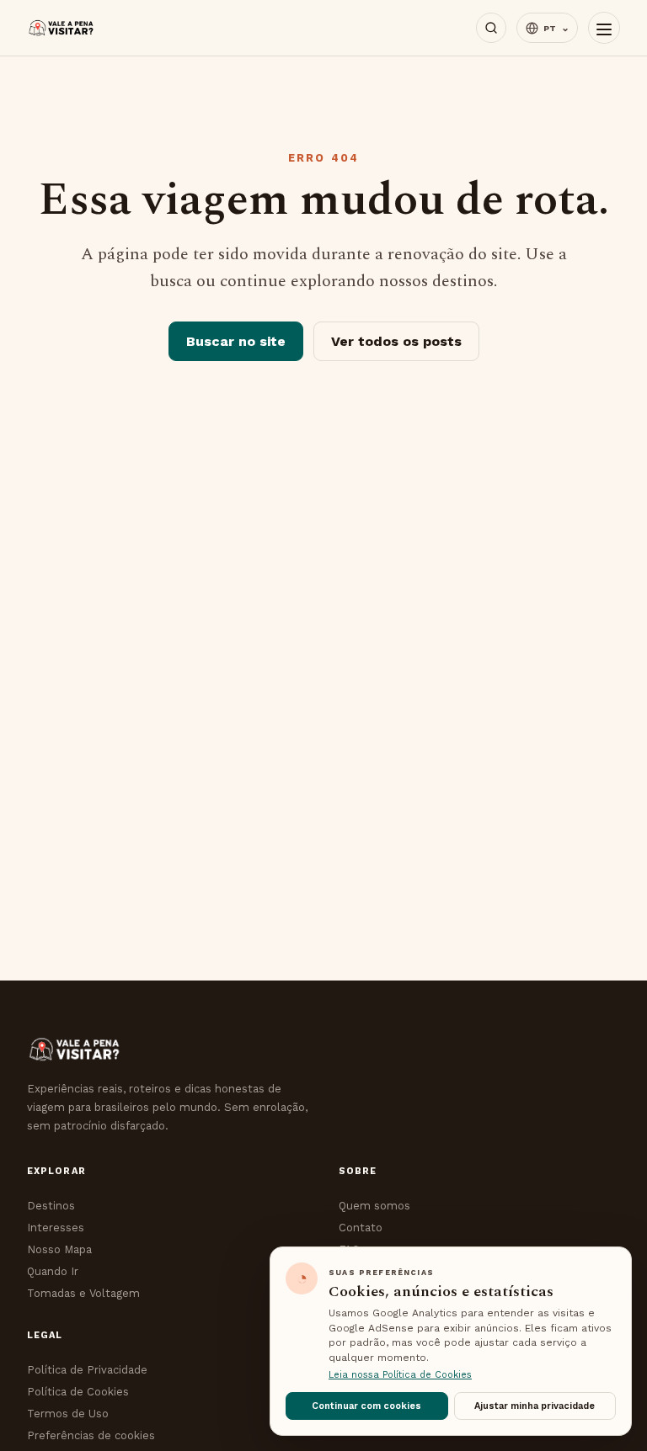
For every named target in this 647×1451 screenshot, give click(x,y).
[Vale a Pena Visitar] (61, 28)
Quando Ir (52, 1271)
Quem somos (374, 1205)
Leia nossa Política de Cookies (400, 1374)
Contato (360, 1227)
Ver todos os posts (396, 341)
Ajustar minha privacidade (534, 1406)
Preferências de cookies (91, 1435)
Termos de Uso (68, 1413)
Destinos (51, 1205)
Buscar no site (236, 341)
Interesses (55, 1227)
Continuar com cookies (366, 1406)
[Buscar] (491, 28)
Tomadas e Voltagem (83, 1293)
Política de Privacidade (87, 1369)
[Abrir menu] (604, 28)
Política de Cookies (78, 1391)
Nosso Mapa (59, 1249)
